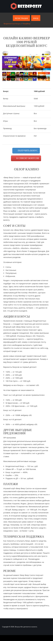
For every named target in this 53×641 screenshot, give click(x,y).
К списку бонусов (27, 158)
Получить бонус (27, 150)
